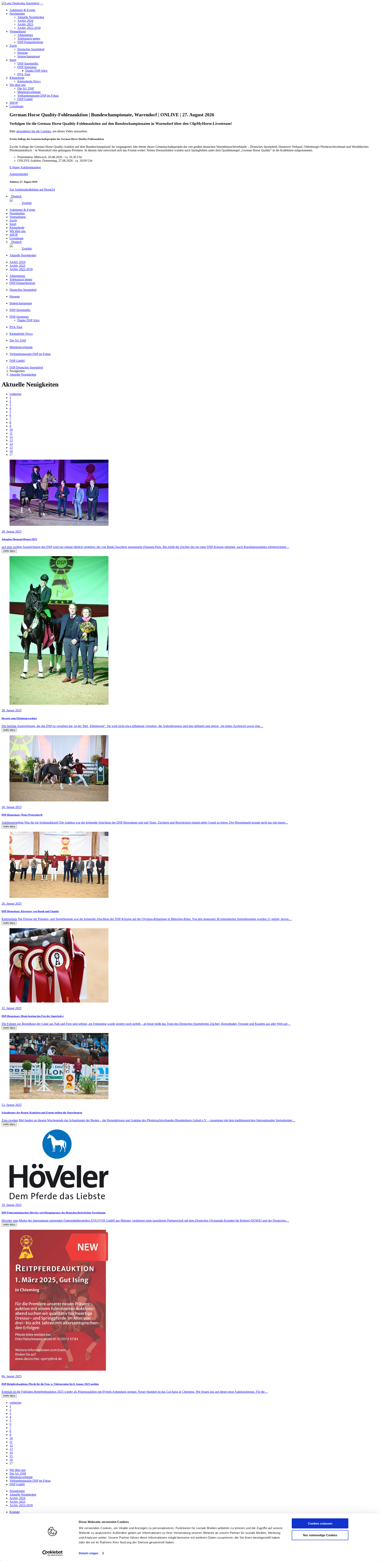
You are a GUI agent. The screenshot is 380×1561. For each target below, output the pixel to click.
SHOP (14, 102)
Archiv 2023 (25, 24)
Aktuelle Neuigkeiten (30, 17)
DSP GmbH (25, 99)
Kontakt (15, 1512)
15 (11, 447)
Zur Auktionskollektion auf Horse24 (32, 189)
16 (11, 451)
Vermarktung (18, 31)
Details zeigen (88, 1553)
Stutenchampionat (28, 56)
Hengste (22, 52)
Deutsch (16, 196)
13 (11, 440)
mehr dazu (9, 550)
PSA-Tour (23, 74)
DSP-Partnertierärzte (30, 42)
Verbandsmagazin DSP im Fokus (38, 95)
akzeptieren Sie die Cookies (33, 131)
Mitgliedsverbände (29, 92)
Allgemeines (25, 35)
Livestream (16, 106)
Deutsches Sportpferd (30, 49)
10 (11, 429)
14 (11, 444)
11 (11, 433)
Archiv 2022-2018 (29, 28)
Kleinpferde (17, 77)
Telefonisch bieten (28, 38)
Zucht (13, 45)
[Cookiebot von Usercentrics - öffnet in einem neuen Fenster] (52, 1553)
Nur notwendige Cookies (320, 1535)
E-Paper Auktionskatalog (25, 167)
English (26, 203)
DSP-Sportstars (27, 67)
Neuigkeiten (17, 13)
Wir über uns (18, 85)
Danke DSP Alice (36, 70)
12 (11, 436)
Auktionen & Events (22, 10)
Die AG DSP (25, 88)
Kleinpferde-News (29, 81)
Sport (13, 60)
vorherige (15, 394)
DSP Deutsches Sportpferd (26, 367)
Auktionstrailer (19, 174)
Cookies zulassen (320, 1523)
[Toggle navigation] (41, 4)
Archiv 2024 (25, 20)
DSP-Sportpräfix (27, 63)
